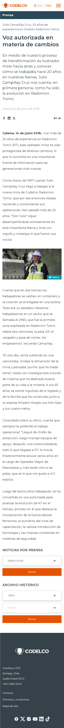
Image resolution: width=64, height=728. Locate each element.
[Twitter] (14, 118)
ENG (40, 6)
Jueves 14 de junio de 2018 (20, 108)
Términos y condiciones (15, 699)
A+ (55, 118)
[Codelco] (14, 5)
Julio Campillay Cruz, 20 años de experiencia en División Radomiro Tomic (31, 27)
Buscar (32, 571)
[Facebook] (4, 118)
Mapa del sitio (10, 706)
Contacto (7, 693)
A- (60, 118)
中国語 (48, 6)
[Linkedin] (9, 118)
